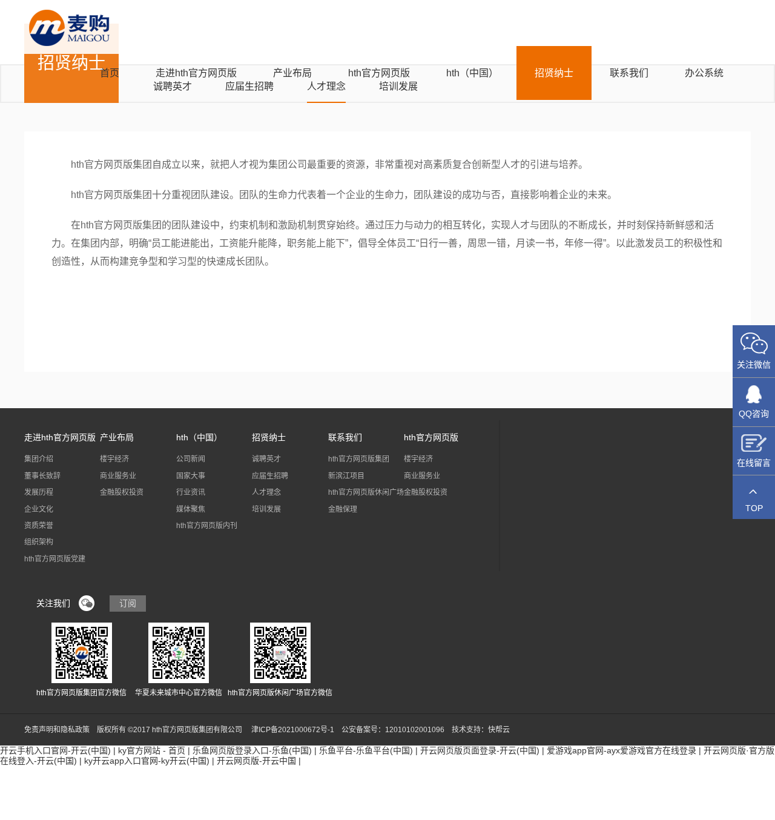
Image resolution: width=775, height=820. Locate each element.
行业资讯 (190, 492)
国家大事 (190, 476)
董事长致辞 (42, 476)
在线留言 (754, 463)
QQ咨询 (754, 413)
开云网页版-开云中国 (256, 760)
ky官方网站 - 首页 (151, 750)
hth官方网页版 (379, 73)
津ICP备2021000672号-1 (292, 730)
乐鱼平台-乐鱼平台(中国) (366, 750)
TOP (754, 508)
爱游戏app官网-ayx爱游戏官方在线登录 (621, 750)
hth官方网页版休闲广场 (366, 492)
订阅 (127, 603)
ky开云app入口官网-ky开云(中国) (146, 760)
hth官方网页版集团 (358, 459)
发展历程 (38, 492)
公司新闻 (190, 459)
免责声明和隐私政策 (57, 730)
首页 (109, 73)
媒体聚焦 (190, 509)
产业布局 (292, 73)
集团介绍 (38, 459)
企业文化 (38, 509)
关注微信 (754, 364)
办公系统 (704, 73)
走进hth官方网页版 (196, 73)
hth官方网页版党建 (54, 559)
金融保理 (342, 509)
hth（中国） (472, 73)
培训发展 (266, 509)
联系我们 (629, 73)
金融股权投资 (121, 492)
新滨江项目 (346, 476)
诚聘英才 (266, 459)
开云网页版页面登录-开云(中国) (479, 750)
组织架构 (38, 542)
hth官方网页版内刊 (206, 525)
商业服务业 (118, 476)
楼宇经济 (114, 459)
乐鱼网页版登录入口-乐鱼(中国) (252, 750)
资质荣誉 (38, 525)
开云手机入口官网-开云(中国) (55, 750)
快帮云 (499, 730)
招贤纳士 (554, 73)
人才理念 (266, 492)
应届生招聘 (270, 476)
